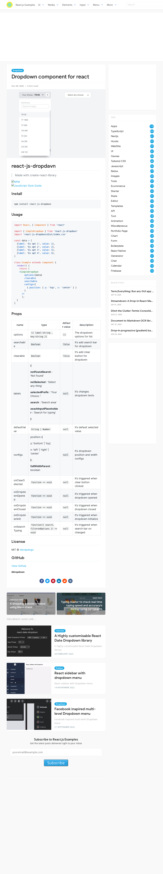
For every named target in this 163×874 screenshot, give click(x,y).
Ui (39, 4)
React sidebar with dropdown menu (69, 675)
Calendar (60, 630)
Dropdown (18, 70)
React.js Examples (25, 4)
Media (51, 4)
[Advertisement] (82, 36)
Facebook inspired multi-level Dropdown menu (75, 711)
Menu (96, 4)
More (110, 4)
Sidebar (59, 668)
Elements (67, 4)
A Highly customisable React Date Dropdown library (77, 638)
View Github (18, 565)
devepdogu (27, 549)
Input (82, 4)
